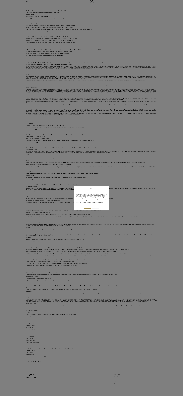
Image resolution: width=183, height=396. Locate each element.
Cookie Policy (86, 200)
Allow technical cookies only (80, 192)
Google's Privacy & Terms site (80, 196)
